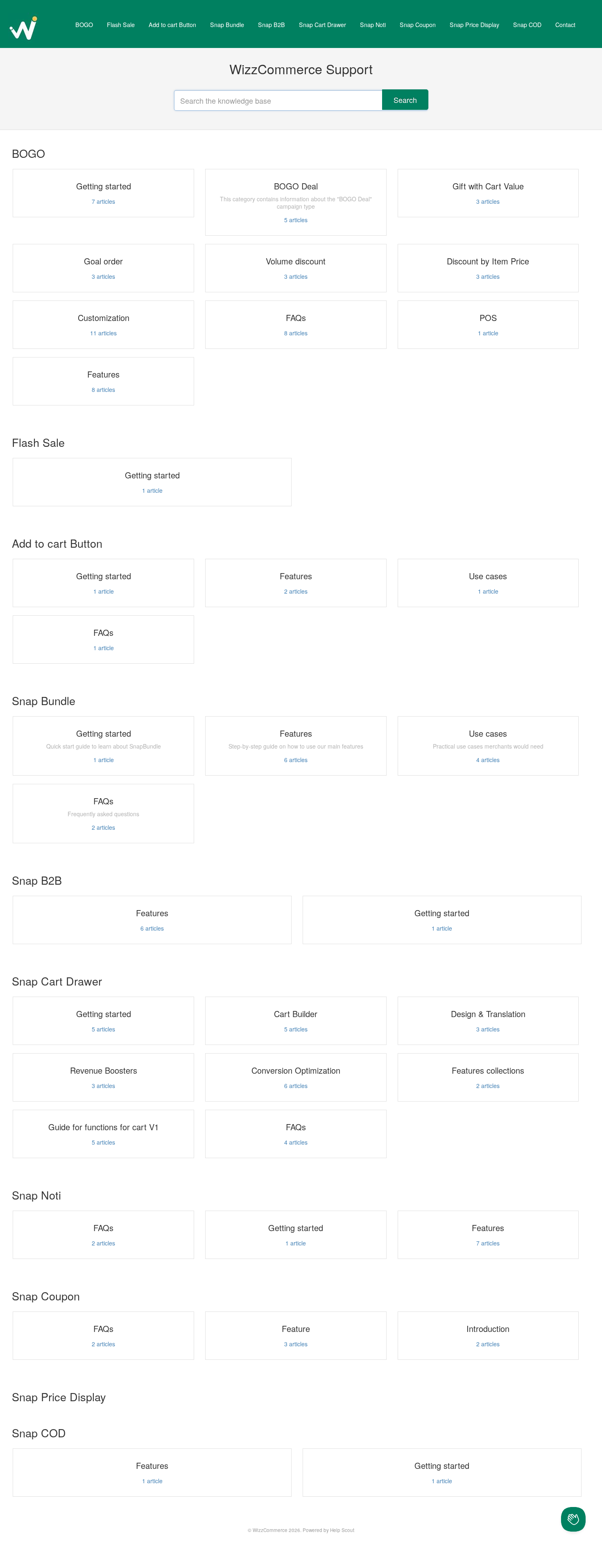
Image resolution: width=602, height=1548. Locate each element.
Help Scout (342, 1530)
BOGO (84, 24)
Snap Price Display (474, 24)
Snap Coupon (418, 24)
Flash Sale (121, 24)
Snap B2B (271, 24)
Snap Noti (373, 24)
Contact (565, 24)
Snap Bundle (227, 24)
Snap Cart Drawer (322, 24)
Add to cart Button (172, 24)
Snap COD (527, 24)
